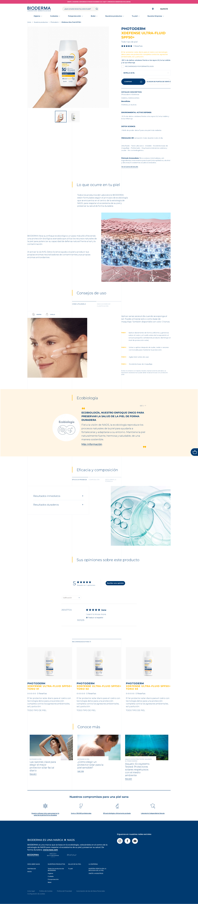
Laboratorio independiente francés (153, 813)
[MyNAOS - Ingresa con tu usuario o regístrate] (164, 9)
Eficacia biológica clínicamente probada (117, 813)
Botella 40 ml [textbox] (129, 73)
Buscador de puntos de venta (158, 81)
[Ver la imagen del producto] (68, 67)
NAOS (29, 871)
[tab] (84, 304)
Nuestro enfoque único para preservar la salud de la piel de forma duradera (45, 814)
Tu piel (135, 16)
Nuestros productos (113, 16)
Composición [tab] (94, 479)
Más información (91, 429)
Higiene (37, 16)
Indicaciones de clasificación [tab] (103, 305)
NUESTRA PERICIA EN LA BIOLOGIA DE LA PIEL (97, 869)
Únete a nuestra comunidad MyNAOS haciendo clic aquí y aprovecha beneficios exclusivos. (99, 2)
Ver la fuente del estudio (129, 166)
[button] (140, 405)
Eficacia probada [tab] (79, 479)
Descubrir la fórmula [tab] (110, 480)
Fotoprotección (74, 16)
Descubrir (33, 774)
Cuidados (54, 16)
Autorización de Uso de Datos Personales (90, 891)
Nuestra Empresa (154, 16)
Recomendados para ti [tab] (81, 642)
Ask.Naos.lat (31, 868)
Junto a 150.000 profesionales (81, 813)
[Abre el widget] (194, 452)
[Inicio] (39, 8)
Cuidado (51, 876)
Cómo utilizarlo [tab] (79, 304)
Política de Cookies (45, 891)
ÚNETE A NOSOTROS (96, 873)
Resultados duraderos (46, 504)
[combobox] (146, 72)
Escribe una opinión (115, 583)
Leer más (80, 771)
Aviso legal (31, 891)
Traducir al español (95, 618)
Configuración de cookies (36, 894)
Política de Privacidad (64, 891)
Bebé (93, 16)
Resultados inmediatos (46, 496)
